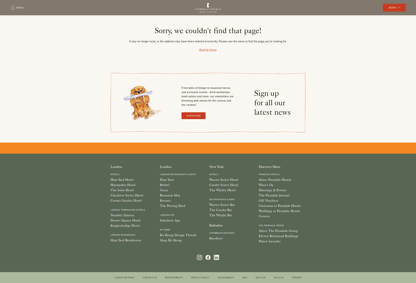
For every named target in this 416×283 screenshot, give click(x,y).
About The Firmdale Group (278, 231)
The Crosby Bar (220, 210)
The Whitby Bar (220, 215)
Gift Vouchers (268, 200)
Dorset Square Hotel (125, 220)
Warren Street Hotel (223, 180)
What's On (266, 185)
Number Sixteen (122, 215)
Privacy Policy (200, 277)
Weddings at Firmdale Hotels (279, 211)
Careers (264, 216)
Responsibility (174, 277)
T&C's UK (260, 277)
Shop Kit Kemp (171, 240)
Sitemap (296, 277)
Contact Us (150, 277)
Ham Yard (167, 180)
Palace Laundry (270, 241)
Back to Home (208, 49)
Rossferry (216, 238)
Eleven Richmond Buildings (278, 236)
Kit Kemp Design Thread (178, 235)
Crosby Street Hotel (223, 185)
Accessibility (226, 277)
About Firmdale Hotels (275, 180)
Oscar (164, 190)
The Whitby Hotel (222, 190)
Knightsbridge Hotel (125, 226)
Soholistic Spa (170, 220)
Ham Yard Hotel (121, 180)
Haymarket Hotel (123, 185)
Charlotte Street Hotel (126, 195)
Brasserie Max (170, 195)
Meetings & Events (272, 190)
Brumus (165, 200)
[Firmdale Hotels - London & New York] (208, 8)
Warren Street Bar (222, 205)
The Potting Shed (172, 206)
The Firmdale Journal (274, 195)
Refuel (164, 185)
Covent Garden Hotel (126, 200)
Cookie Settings (125, 278)
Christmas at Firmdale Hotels (280, 206)
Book (392, 7)
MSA (245, 277)
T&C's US (279, 277)
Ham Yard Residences (126, 240)
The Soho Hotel (122, 190)
